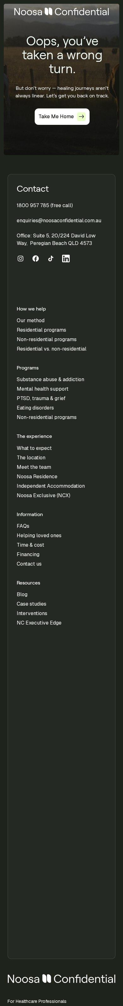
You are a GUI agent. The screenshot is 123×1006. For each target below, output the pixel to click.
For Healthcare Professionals (37, 1001)
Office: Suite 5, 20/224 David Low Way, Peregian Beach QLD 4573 (56, 239)
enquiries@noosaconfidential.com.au (59, 220)
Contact (33, 189)
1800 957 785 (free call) (45, 205)
